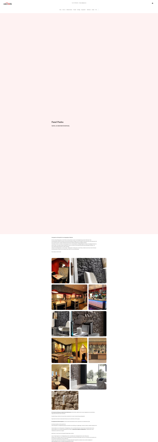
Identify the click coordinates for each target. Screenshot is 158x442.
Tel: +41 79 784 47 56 (75, 2)
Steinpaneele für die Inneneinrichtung (73, 437)
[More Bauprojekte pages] (85, 9)
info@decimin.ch (83, 2)
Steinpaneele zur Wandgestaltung (65, 428)
